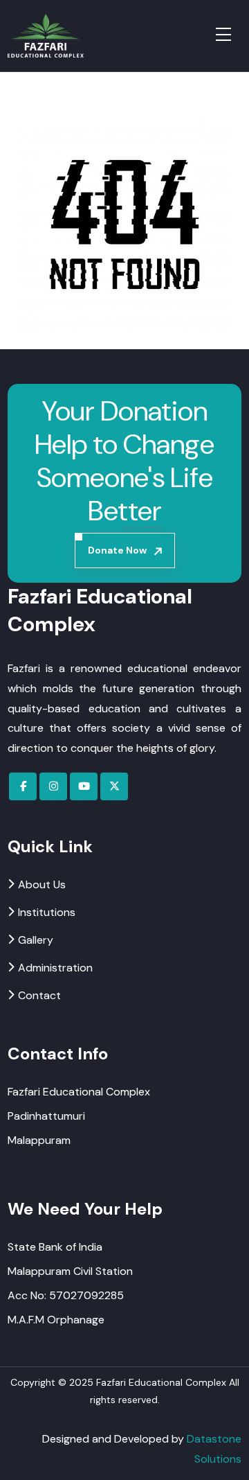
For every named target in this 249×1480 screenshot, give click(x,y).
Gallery (35, 940)
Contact (39, 995)
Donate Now (117, 550)
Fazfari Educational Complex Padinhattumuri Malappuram (79, 1115)
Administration (55, 967)
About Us (42, 884)
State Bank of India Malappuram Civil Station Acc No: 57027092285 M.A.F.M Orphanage (70, 1283)
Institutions (46, 912)
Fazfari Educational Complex (161, 1382)
